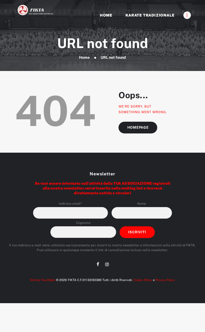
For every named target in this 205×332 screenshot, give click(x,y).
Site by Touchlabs (42, 280)
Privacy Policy (165, 280)
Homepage (138, 127)
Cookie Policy (142, 280)
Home (84, 57)
